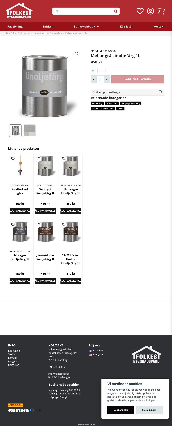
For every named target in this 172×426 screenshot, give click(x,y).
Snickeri (48, 26)
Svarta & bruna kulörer (102, 108)
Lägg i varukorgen (20, 210)
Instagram (98, 354)
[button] (116, 11)
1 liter (120, 108)
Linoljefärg (57, 33)
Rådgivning (15, 26)
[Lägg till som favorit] (139, 11)
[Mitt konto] (150, 11)
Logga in (12, 361)
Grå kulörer (111, 103)
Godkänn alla (121, 410)
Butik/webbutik (84, 26)
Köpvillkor (13, 364)
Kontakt (159, 26)
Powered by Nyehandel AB (86, 424)
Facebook (98, 350)
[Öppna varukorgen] (161, 11)
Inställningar (149, 410)
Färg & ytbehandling (40, 33)
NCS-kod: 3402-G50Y (103, 51)
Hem (7, 33)
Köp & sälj (126, 26)
